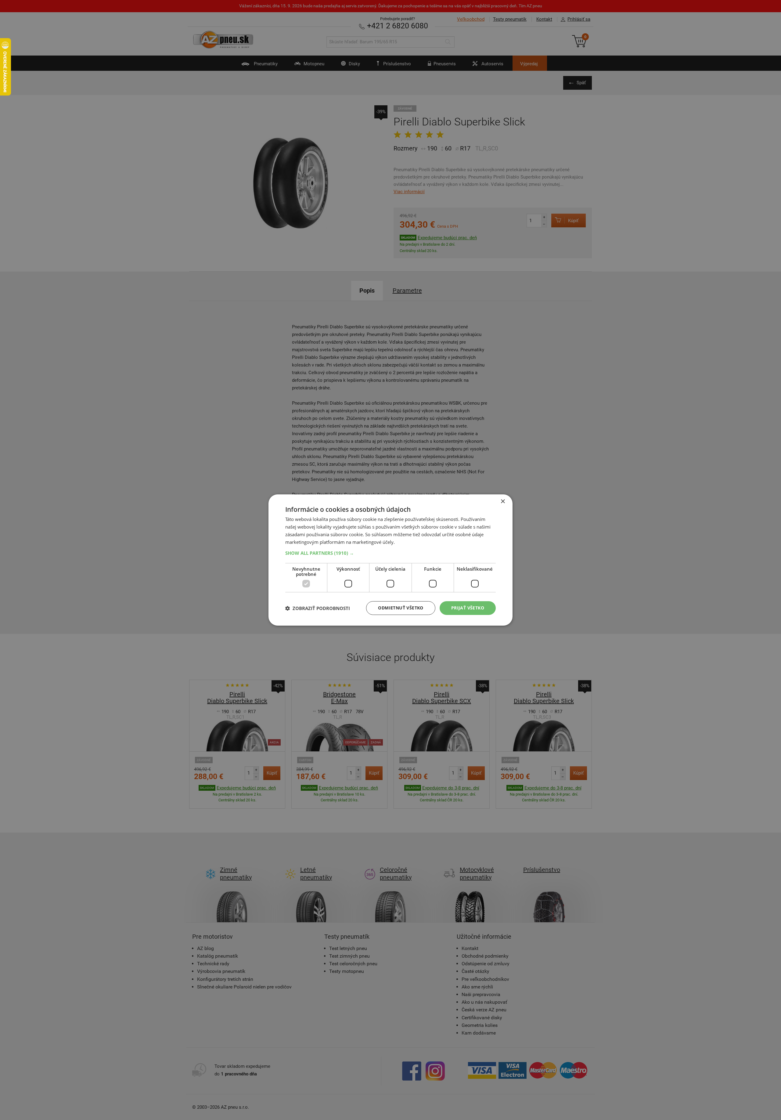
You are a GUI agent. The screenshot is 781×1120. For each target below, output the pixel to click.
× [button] (502, 501)
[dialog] (390, 560)
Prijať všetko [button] (467, 608)
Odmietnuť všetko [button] (400, 608)
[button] (390, 553)
